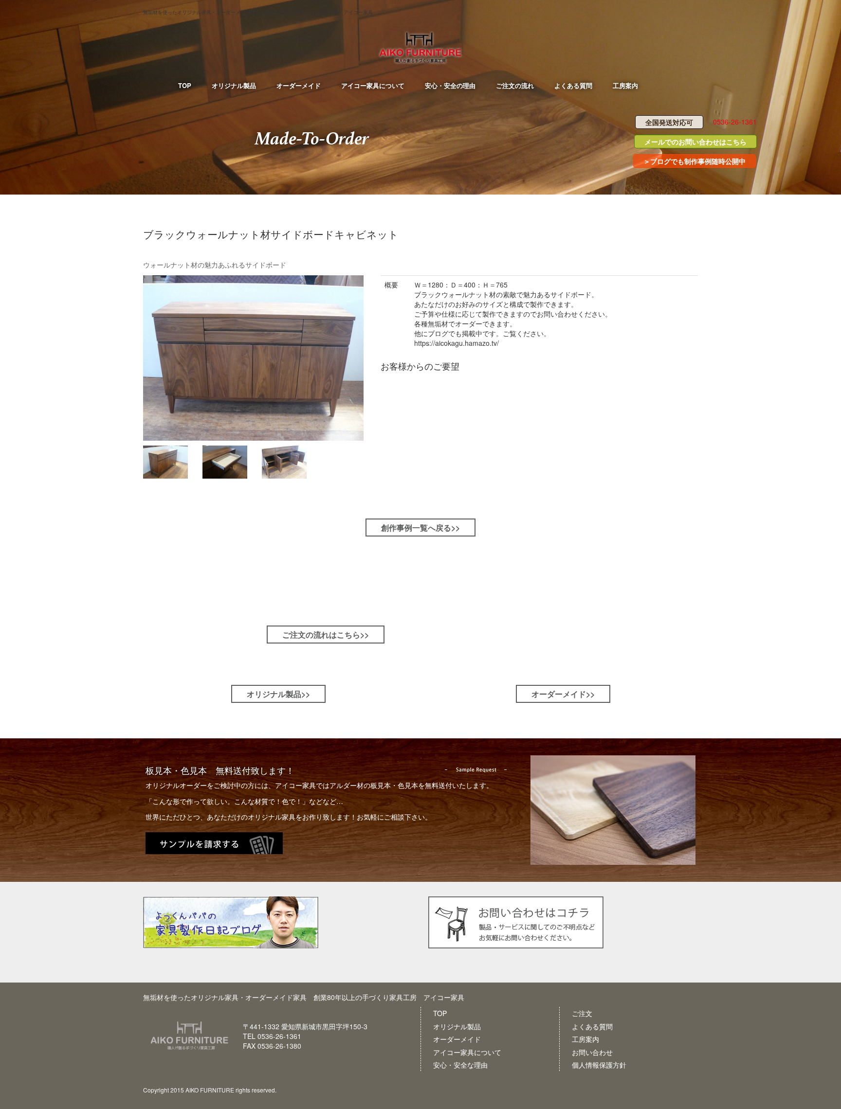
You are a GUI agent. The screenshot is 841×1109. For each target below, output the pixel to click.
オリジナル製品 (457, 1026)
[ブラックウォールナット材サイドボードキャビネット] (254, 358)
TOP (440, 1013)
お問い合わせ (592, 1052)
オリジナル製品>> (278, 693)
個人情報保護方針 (599, 1065)
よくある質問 (592, 1026)
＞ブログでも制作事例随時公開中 (694, 161)
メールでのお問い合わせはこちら (695, 141)
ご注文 (582, 1013)
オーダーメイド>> (563, 693)
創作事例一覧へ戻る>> (420, 527)
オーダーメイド (457, 1039)
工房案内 (585, 1039)
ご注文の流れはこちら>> (325, 634)
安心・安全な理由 (460, 1065)
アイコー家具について (467, 1052)
